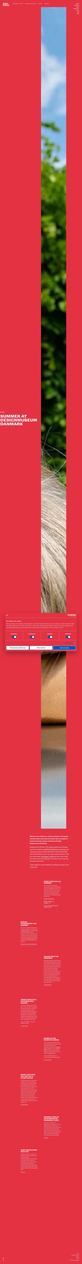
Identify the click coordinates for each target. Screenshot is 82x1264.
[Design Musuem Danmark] (6, 4)
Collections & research (74, 1260)
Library (77, 10)
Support (77, 1257)
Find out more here (47, 984)
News (78, 13)
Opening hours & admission (30, 3)
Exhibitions (76, 5)
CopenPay (46, 859)
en (3, 1258)
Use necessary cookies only (17, 647)
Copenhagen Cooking (47, 856)
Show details (69, 643)
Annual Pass (46, 3)
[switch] (32, 637)
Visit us (77, 3)
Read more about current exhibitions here (29, 944)
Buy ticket (40, 3)
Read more (46, 1137)
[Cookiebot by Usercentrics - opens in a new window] (69, 615)
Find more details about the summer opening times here (51, 906)
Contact (77, 1253)
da (3, 1260)
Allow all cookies (64, 647)
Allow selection (41, 647)
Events (77, 7)
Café (78, 11)
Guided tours (76, 8)
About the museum (75, 1255)
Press (78, 1258)
